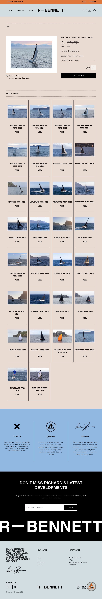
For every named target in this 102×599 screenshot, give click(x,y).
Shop (40, 560)
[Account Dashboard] (89, 10)
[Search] (84, 10)
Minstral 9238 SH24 (40, 350)
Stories (41, 562)
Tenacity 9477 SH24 (85, 273)
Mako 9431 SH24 (40, 237)
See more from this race (70, 51)
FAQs (84, 2)
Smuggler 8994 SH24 (17, 202)
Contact (93, 2)
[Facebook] (8, 587)
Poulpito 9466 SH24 (40, 273)
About (31, 10)
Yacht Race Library (78, 562)
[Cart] (94, 10)
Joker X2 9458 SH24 (17, 237)
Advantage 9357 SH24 (62, 202)
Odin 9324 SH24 (85, 237)
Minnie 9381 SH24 (62, 237)
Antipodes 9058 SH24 (62, 164)
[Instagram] (14, 587)
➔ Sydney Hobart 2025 (14, 2)
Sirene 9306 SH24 (62, 273)
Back (8, 27)
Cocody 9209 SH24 (85, 311)
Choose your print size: (72, 56)
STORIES (21, 10)
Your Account (75, 557)
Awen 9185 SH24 (62, 311)
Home (40, 557)
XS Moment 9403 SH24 (39, 311)
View (17, 132)
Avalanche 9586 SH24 (84, 350)
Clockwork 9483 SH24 (84, 202)
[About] (86, 587)
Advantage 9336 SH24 (39, 202)
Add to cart (78, 75)
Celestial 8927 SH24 (84, 163)
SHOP (10, 10)
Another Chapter (73, 41)
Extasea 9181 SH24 (17, 350)
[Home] (51, 10)
